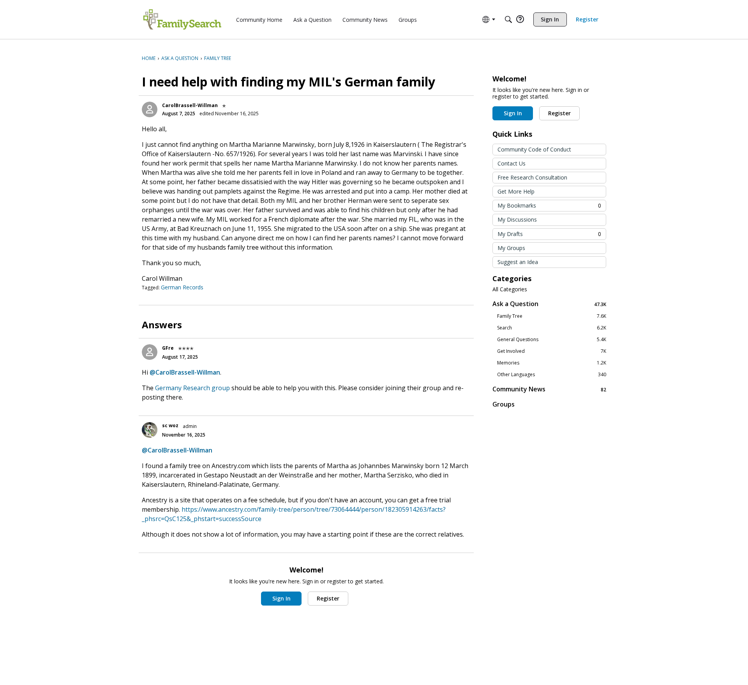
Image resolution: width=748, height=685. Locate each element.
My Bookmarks (549, 205)
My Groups (511, 248)
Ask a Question (549, 304)
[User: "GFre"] (149, 352)
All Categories (509, 289)
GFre (168, 348)
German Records (182, 287)
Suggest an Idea (517, 262)
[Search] (508, 19)
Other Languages (551, 374)
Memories (551, 362)
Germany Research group (192, 388)
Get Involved (551, 351)
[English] (182, 19)
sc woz (170, 425)
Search (551, 327)
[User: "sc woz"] (149, 430)
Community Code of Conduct (534, 149)
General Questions (551, 339)
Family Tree (551, 316)
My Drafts (549, 234)
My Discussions (517, 219)
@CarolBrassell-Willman (185, 372)
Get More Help (516, 191)
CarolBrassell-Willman (190, 105)
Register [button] (328, 598)
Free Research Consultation (532, 177)
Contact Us (511, 163)
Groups (503, 404)
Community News (549, 389)
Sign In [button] (281, 598)
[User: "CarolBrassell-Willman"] (149, 109)
